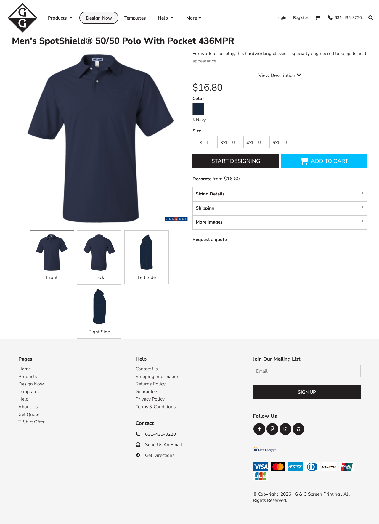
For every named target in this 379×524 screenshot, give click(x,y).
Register (300, 17)
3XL (224, 142)
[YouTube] (298, 429)
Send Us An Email (163, 444)
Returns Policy (151, 384)
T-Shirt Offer (31, 422)
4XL (250, 142)
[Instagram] (285, 429)
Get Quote (28, 414)
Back (99, 277)
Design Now (31, 384)
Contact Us (147, 369)
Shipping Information (157, 376)
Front (51, 277)
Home (24, 369)
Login (281, 17)
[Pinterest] (272, 429)
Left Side (147, 277)
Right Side (99, 332)
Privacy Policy (150, 399)
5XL (276, 142)
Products (27, 376)
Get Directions (159, 455)
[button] (60, 17)
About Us (28, 407)
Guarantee (146, 391)
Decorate (201, 179)
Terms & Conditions (156, 407)
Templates (28, 391)
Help (23, 399)
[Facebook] (259, 429)
